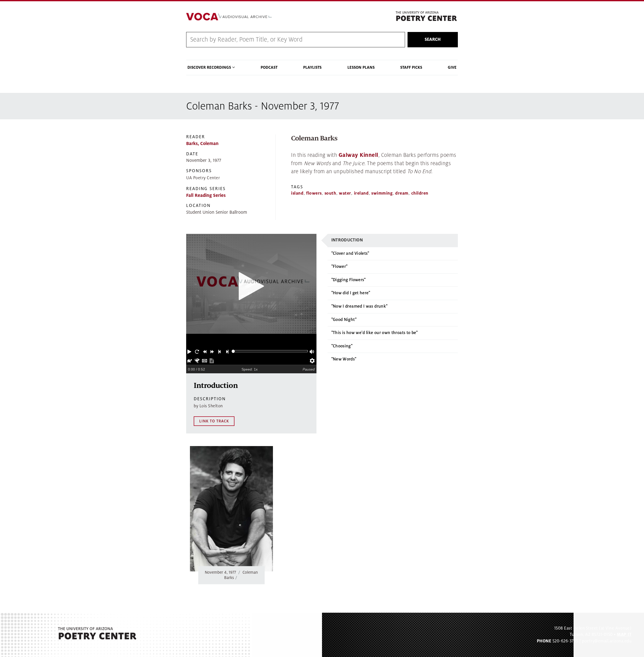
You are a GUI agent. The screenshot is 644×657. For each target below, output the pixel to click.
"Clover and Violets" (350, 253)
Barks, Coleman (202, 143)
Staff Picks (411, 67)
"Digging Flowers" (348, 280)
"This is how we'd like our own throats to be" (374, 333)
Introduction (347, 240)
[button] (190, 351)
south (330, 193)
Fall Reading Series (206, 195)
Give (452, 67)
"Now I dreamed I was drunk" (359, 306)
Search (433, 39)
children (419, 193)
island (297, 193)
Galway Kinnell (358, 155)
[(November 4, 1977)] (231, 508)
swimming (381, 193)
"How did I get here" (350, 293)
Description (210, 398)
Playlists (312, 67)
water (345, 193)
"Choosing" (342, 346)
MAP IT (624, 634)
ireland (361, 193)
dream (402, 193)
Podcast (269, 67)
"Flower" (339, 266)
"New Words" (343, 359)
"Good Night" (343, 319)
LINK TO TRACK (214, 421)
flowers (314, 193)
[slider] (233, 351)
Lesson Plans (361, 67)
